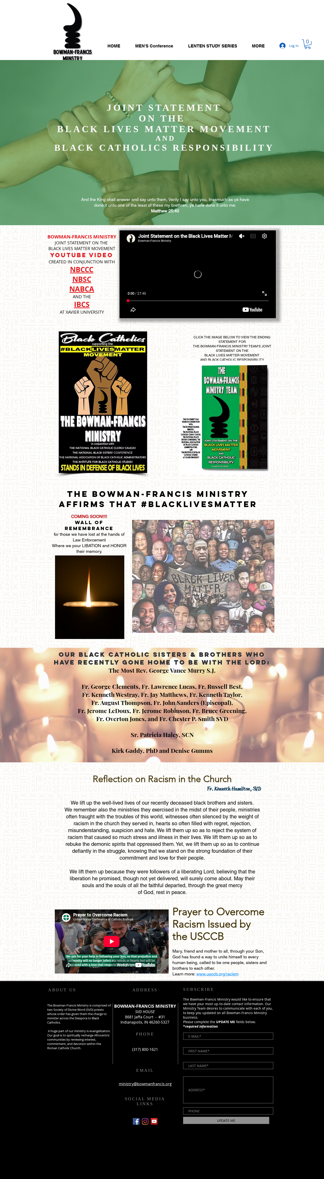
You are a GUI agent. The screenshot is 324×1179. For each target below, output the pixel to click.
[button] (307, 44)
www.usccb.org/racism (217, 973)
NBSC (81, 279)
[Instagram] (145, 1121)
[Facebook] (136, 1121)
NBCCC (81, 269)
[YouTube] (154, 1121)
